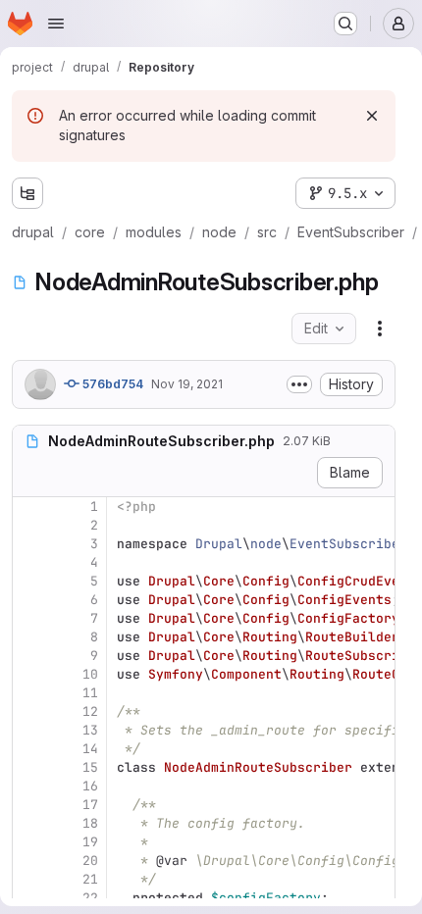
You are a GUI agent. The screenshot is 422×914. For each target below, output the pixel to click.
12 (90, 711)
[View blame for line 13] (29, 730)
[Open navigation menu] (56, 23)
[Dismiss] (372, 115)
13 (90, 730)
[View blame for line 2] (29, 525)
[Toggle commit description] (299, 384)
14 (90, 748)
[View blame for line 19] (29, 842)
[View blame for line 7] (29, 618)
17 (90, 804)
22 (90, 897)
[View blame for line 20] (29, 860)
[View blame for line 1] (29, 506)
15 (90, 767)
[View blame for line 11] (29, 693)
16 (90, 786)
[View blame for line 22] (29, 898)
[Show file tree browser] (27, 193)
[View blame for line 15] (29, 767)
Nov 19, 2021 (187, 384)
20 (90, 860)
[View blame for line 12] (29, 711)
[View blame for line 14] (29, 748)
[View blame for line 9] (29, 655)
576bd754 (111, 384)
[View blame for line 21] (29, 879)
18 (90, 823)
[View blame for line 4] (29, 562)
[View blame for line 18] (29, 823)
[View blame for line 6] (29, 599)
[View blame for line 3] (29, 543)
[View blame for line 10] (29, 674)
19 (90, 842)
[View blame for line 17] (29, 804)
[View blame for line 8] (29, 637)
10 (90, 674)
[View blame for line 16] (29, 786)
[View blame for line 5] (29, 581)
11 (90, 693)
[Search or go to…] (345, 23)
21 (90, 879)
